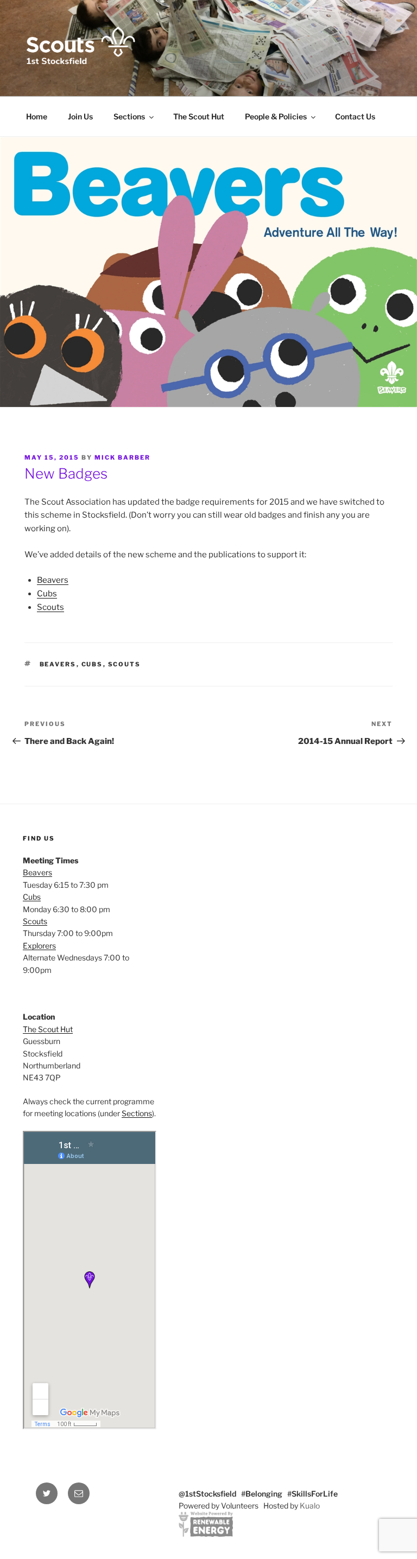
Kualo (310, 1505)
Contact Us (355, 116)
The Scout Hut (198, 116)
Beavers (52, 580)
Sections (129, 116)
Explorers (39, 945)
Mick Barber (122, 457)
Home (36, 116)
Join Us (80, 116)
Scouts (50, 607)
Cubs (47, 594)
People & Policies (276, 116)
